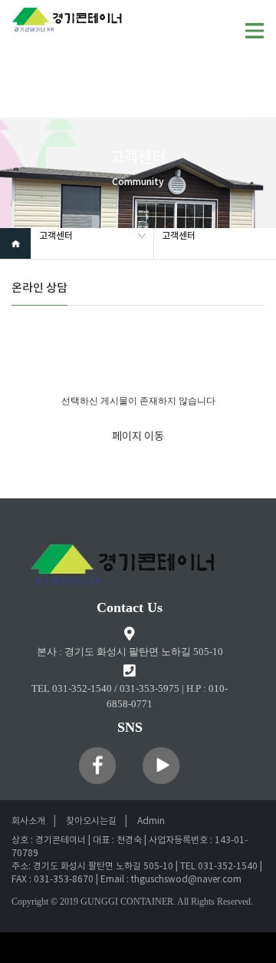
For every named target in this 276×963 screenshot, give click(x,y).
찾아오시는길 (91, 821)
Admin (151, 821)
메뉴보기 (254, 30)
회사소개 (28, 821)
